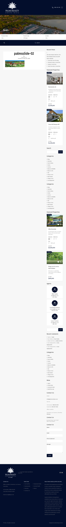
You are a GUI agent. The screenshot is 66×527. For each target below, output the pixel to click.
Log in (49, 383)
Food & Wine (50, 163)
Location (47, 35)
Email (48, 433)
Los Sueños (27, 483)
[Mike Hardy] (55, 291)
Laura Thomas (55, 321)
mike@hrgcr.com (54, 295)
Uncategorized (51, 180)
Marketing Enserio (59, 522)
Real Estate (50, 176)
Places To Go (50, 174)
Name (48, 427)
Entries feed (50, 385)
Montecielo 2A (52, 87)
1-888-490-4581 (57, 7)
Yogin (53, 337)
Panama (26, 488)
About (35, 488)
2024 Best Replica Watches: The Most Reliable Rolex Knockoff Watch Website (54, 56)
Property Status (4, 35)
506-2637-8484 (55, 310)
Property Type (26, 35)
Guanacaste (27, 486)
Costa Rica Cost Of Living (53, 60)
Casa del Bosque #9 (53, 124)
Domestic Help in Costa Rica (54, 62)
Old (48, 172)
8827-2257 (55, 324)
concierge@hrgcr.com (55, 309)
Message (49, 444)
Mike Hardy (55, 294)
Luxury (49, 167)
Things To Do (50, 178)
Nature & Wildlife (51, 168)
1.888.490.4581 (55, 404)
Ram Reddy (56, 339)
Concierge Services (55, 307)
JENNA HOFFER (59, 340)
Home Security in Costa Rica (54, 66)
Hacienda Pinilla (37, 483)
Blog (49, 159)
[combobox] (11, 38)
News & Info (50, 170)
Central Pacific (37, 486)
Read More (55, 82)
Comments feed (51, 387)
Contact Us (27, 490)
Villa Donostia (52, 229)
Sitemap (48, 414)
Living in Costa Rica (52, 64)
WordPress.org (51, 389)
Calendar (50, 161)
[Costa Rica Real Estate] (12, 12)
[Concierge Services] (55, 305)
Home (49, 165)
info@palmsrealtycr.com (52, 399)
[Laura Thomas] (55, 318)
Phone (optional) (50, 438)
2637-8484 (54, 297)
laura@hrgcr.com (55, 322)
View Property (55, 224)
